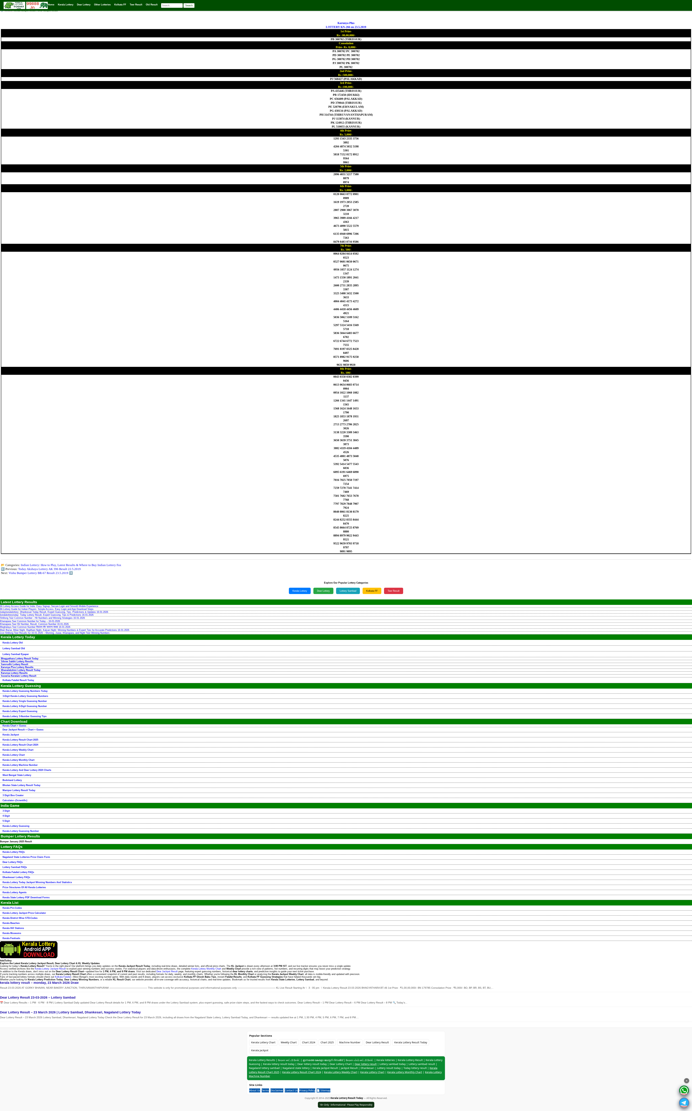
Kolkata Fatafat (63, 976)
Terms (265, 1090)
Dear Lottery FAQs (13, 862)
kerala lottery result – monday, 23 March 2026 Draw (39, 983)
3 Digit (6, 810)
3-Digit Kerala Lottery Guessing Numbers (25, 696)
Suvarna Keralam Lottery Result (18, 676)
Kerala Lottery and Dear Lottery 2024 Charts (27, 770)
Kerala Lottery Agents (14, 892)
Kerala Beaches (11, 923)
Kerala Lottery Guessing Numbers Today (25, 691)
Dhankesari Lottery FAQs (16, 877)
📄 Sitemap (323, 1090)
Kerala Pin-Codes (12, 908)
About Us (254, 1090)
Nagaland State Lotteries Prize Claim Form (26, 857)
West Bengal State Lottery (17, 775)
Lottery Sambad (348, 591)
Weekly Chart (289, 1042)
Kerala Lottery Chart (14, 755)
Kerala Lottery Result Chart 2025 (20, 739)
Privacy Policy (307, 1090)
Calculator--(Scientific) (15, 800)
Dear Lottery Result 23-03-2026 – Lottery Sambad (38, 997)
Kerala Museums (12, 933)
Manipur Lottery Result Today (19, 790)
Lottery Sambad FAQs (15, 867)
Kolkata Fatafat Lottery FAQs (18, 872)
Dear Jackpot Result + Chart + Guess (23, 729)
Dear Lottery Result (377, 1042)
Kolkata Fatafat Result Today (18, 680)
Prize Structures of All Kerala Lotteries (24, 887)
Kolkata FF (372, 591)
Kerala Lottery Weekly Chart (18, 749)
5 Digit (6, 821)
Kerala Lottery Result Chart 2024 (20, 744)
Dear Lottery (323, 591)
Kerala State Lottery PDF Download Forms (26, 897)
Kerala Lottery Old (13, 642)
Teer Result (394, 591)
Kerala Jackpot (11, 734)
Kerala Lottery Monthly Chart (18, 760)
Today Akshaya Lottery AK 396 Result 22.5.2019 (49, 569)
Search (189, 5)
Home (51, 4)
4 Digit (6, 816)
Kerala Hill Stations (13, 928)
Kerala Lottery (299, 591)
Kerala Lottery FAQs (14, 852)
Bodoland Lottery (12, 780)
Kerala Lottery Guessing (16, 826)
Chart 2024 (308, 1042)
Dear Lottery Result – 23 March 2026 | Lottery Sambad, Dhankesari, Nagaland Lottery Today (70, 1012)
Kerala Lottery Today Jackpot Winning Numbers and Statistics (37, 882)
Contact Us (291, 1090)
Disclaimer (276, 1090)
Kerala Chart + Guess (14, 725)
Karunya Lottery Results (14, 673)
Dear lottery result (366, 1064)
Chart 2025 (327, 1042)
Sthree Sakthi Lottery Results (17, 661)
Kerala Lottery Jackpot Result (50, 968)
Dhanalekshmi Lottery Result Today (20, 670)
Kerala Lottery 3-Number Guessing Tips (24, 716)
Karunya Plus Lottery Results (17, 667)
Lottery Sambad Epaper (16, 654)
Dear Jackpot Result (167, 971)
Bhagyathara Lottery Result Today (19, 658)
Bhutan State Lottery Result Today (21, 785)
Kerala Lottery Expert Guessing (20, 711)
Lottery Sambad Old (14, 648)
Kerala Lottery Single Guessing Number (25, 701)
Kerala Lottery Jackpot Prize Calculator (24, 913)
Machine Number (349, 1042)
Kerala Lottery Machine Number (20, 765)
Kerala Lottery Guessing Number (21, 831)
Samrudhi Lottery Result (14, 664)
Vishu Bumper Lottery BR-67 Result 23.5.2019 (38, 573)
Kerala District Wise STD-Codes (20, 918)
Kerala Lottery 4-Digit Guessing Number (25, 706)
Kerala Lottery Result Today (410, 1042)
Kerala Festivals (11, 938)
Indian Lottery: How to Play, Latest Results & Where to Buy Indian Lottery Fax (71, 565)
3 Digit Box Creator (13, 795)
